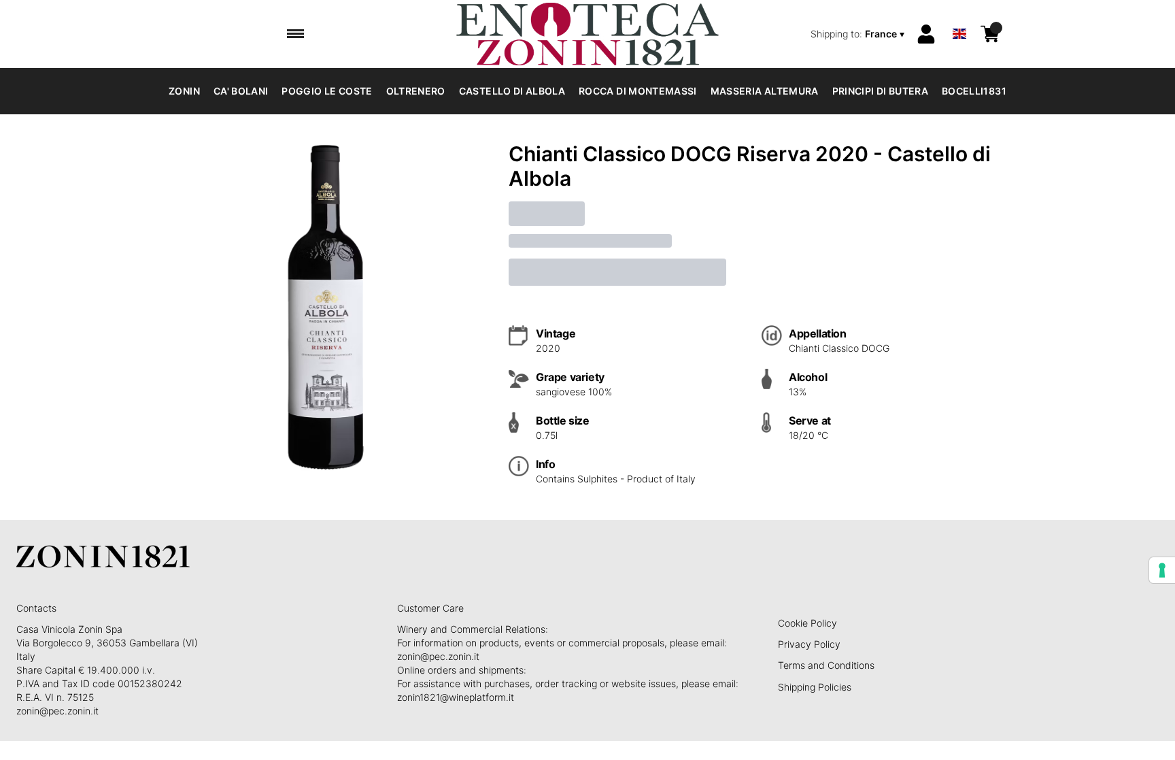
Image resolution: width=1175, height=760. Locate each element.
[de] (959, 16)
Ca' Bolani (241, 91)
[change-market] (859, 34)
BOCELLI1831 (974, 91)
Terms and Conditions (826, 665)
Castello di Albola (512, 91)
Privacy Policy (809, 644)
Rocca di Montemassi (638, 91)
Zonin (184, 91)
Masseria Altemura (765, 91)
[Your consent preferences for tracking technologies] (1162, 570)
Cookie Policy (807, 623)
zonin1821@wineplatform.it (455, 697)
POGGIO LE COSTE (327, 91)
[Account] (926, 34)
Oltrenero (415, 91)
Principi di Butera (880, 91)
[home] (587, 34)
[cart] (990, 34)
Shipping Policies (814, 687)
